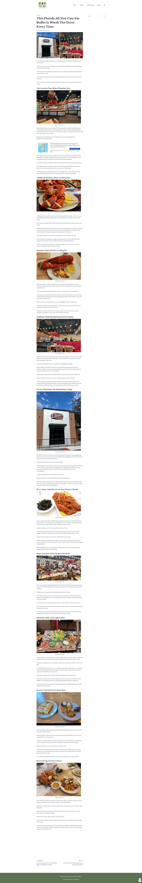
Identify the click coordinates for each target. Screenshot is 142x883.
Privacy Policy (69, 876)
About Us (62, 876)
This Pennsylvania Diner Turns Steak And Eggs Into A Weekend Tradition (47, 862)
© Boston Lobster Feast (59, 124)
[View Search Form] (104, 5)
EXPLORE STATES (90, 5)
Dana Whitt (40, 30)
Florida (38, 15)
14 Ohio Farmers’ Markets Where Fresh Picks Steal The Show (73, 862)
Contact (80, 876)
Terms (75, 876)
